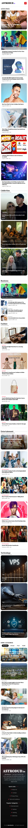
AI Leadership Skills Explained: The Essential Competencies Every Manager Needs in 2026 (12, 78)
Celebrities (4, 212)
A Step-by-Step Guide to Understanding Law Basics (14, 733)
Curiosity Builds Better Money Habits (16, 318)
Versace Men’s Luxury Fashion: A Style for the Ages (14, 424)
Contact (15, 793)
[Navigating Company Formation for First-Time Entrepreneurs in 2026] (14, 40)
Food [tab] (18, 645)
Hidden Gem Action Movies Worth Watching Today (14, 521)
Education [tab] (5, 645)
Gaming (15, 812)
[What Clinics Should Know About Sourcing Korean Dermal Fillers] (14, 118)
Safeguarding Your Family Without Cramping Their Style (11, 25)
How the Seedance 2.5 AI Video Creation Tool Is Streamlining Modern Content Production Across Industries (13, 183)
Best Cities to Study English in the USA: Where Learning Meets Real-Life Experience (13, 683)
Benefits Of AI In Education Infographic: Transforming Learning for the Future (13, 652)
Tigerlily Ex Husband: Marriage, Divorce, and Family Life (13, 271)
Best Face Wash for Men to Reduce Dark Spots (13, 104)
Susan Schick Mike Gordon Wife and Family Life (14, 244)
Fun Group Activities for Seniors (12, 439)
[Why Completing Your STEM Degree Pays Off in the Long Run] (14, 746)
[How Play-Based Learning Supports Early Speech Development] (14, 697)
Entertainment (14, 806)
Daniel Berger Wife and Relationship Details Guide (13, 215)
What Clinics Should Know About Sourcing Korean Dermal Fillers (15, 311)
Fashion (15, 809)
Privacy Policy (14, 796)
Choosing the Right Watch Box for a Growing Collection (12, 347)
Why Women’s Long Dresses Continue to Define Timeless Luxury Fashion (13, 373)
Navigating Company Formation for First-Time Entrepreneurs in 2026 (13, 294)
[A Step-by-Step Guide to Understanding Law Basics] (14, 722)
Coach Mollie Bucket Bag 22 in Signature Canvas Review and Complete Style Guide (13, 398)
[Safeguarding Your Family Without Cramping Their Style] (14, 20)
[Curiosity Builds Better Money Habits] (4, 318)
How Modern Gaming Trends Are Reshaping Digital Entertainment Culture (14, 471)
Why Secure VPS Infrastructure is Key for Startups (12, 578)
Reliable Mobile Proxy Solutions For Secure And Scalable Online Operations (13, 633)
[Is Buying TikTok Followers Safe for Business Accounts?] (14, 144)
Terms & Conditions (15, 799)
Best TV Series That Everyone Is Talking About (13, 496)
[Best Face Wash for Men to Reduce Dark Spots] (14, 93)
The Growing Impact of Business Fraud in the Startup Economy (13, 605)
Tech (3, 574)
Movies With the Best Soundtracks (10, 545)
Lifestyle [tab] (12, 645)
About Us (14, 789)
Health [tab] (23, 645)
